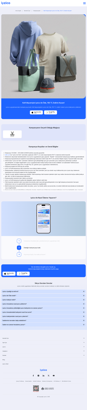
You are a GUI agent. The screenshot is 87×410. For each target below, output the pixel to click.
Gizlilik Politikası (37, 381)
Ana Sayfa (18, 10)
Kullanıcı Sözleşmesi (47, 381)
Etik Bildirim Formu (66, 381)
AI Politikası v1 (57, 381)
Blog (4, 359)
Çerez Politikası (20, 381)
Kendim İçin (27, 10)
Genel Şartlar (28, 381)
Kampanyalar (36, 10)
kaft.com (7, 155)
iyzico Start (5, 364)
